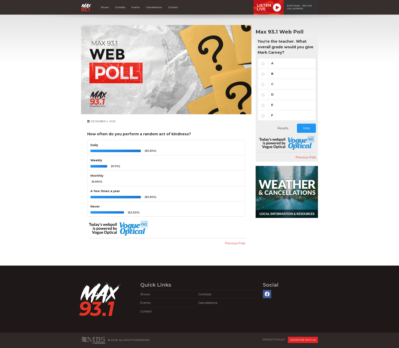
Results (282, 128)
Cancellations (154, 7)
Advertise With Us (303, 339)
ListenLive (264, 7)
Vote (306, 128)
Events (136, 7)
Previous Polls (235, 243)
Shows (105, 7)
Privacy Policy (274, 339)
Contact (173, 7)
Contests (120, 7)
